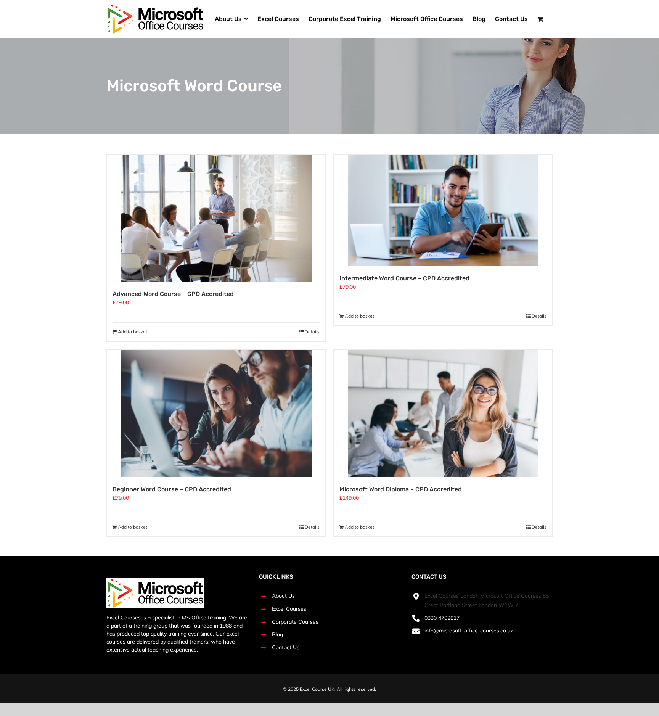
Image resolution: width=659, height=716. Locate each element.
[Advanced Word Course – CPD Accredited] (216, 218)
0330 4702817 (442, 618)
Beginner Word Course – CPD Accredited (172, 489)
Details (312, 332)
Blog (277, 634)
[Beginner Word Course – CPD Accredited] (216, 413)
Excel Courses (289, 608)
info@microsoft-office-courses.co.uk (468, 630)
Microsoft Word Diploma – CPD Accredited (400, 489)
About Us (283, 595)
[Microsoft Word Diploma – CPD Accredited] (443, 413)
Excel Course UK (317, 689)
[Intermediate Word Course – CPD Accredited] (443, 210)
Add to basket (132, 332)
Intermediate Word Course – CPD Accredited (404, 278)
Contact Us (285, 647)
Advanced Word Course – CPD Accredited (173, 294)
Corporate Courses (295, 621)
